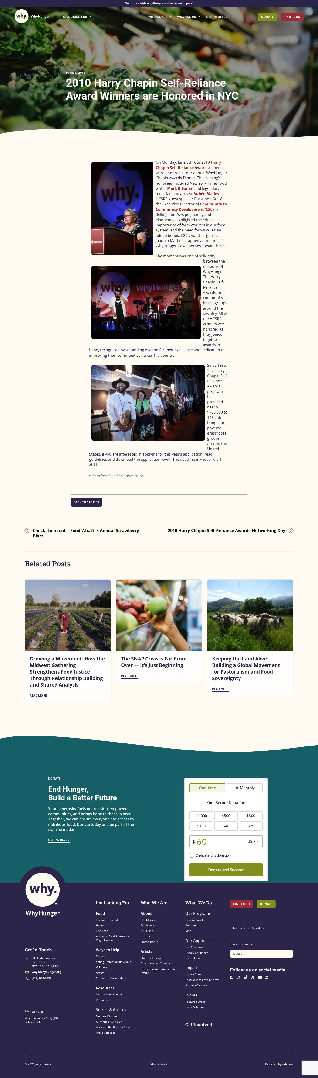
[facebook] (233, 977)
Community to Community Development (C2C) (191, 206)
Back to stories (86, 502)
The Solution (193, 958)
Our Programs (198, 913)
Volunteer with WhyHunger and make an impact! (159, 3)
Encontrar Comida (107, 920)
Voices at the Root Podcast (113, 1027)
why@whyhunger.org (46, 972)
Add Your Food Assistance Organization (112, 938)
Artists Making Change (155, 963)
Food (100, 913)
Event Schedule (195, 1007)
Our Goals (147, 931)
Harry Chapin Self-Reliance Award (188, 165)
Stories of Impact (151, 958)
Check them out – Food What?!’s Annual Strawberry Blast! (86, 533)
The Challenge (194, 947)
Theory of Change (196, 953)
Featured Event (195, 1002)
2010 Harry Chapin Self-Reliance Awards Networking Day (226, 530)
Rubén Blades (206, 193)
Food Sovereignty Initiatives (203, 980)
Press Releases (105, 1033)
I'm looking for (89, 15)
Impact (191, 967)
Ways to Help (107, 949)
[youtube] (261, 977)
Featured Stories (106, 1016)
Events (191, 995)
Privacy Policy (158, 1064)
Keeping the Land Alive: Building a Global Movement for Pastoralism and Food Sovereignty (246, 668)
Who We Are (157, 17)
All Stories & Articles (109, 1022)
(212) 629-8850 (41, 978)
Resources (105, 988)
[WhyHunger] (32, 16)
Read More (38, 696)
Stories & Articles (111, 1009)
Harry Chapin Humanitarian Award (158, 971)
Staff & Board (149, 942)
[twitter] (254, 977)
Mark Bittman (180, 188)
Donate (267, 17)
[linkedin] (268, 977)
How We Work (194, 920)
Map (188, 931)
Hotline (100, 925)
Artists (100, 973)
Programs (191, 925)
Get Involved (217, 17)
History (145, 936)
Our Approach (198, 940)
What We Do (186, 17)
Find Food (292, 17)
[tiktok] (247, 977)
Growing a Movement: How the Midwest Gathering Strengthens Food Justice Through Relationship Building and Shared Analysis (67, 671)
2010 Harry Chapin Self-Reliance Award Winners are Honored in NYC (152, 89)
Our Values (148, 925)
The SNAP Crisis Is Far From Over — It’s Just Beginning (154, 661)
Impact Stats (193, 974)
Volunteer (102, 967)
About (146, 913)
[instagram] (240, 977)
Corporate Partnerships (111, 978)
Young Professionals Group (113, 962)
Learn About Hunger (109, 994)
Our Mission (148, 920)
